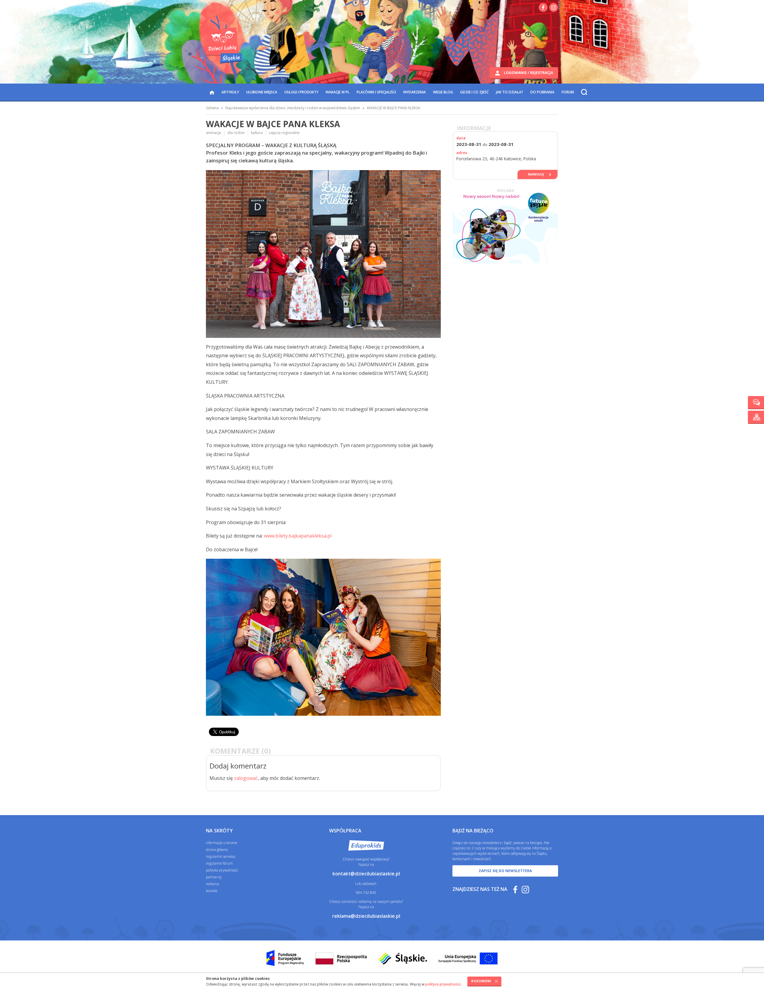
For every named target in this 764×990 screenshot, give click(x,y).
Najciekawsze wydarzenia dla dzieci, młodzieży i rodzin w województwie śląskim (292, 107)
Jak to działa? (509, 92)
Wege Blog (443, 92)
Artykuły (230, 92)
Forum (568, 92)
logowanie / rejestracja (528, 72)
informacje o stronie (221, 842)
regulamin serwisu (220, 856)
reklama (212, 883)
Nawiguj (536, 174)
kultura (257, 132)
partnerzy (214, 877)
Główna (212, 107)
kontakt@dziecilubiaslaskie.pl (366, 873)
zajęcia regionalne (284, 132)
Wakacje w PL (337, 92)
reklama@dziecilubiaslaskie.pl (366, 916)
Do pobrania (542, 92)
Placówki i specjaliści (376, 92)
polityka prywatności (222, 870)
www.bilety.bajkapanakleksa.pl (298, 535)
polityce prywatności (442, 984)
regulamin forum (219, 863)
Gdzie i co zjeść (474, 92)
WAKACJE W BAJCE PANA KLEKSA (393, 107)
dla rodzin (236, 132)
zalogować (246, 778)
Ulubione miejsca (261, 92)
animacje (213, 132)
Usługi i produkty (301, 92)
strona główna (217, 849)
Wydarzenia (414, 92)
